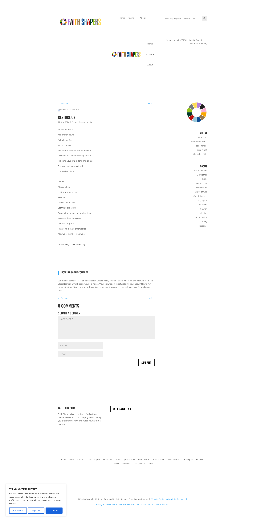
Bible (204, 179)
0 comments (86, 122)
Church (74, 122)
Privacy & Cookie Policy (106, 504)
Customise (18, 510)
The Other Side (200, 154)
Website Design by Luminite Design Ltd (169, 499)
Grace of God (201, 191)
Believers (203, 204)
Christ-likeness (200, 196)
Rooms (131, 18)
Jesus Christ (201, 183)
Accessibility (147, 504)
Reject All (36, 510)
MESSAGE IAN (122, 409)
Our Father (202, 174)
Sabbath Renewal (199, 141)
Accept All (54, 510)
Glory (204, 221)
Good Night (202, 150)
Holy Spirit (202, 200)
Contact (80, 459)
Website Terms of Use (129, 504)
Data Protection (162, 504)
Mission (203, 213)
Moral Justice (201, 217)
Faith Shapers (200, 170)
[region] (36, 500)
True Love (202, 137)
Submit (146, 362)
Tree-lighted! (201, 145)
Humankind (201, 187)
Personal (203, 226)
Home (122, 18)
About (142, 18)
